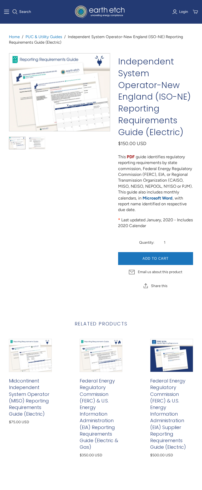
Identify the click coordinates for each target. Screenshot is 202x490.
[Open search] (15, 11)
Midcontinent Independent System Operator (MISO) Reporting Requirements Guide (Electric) (29, 397)
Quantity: (146, 242)
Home (14, 36)
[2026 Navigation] (6, 11)
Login (183, 11)
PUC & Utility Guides (44, 36)
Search (25, 11)
